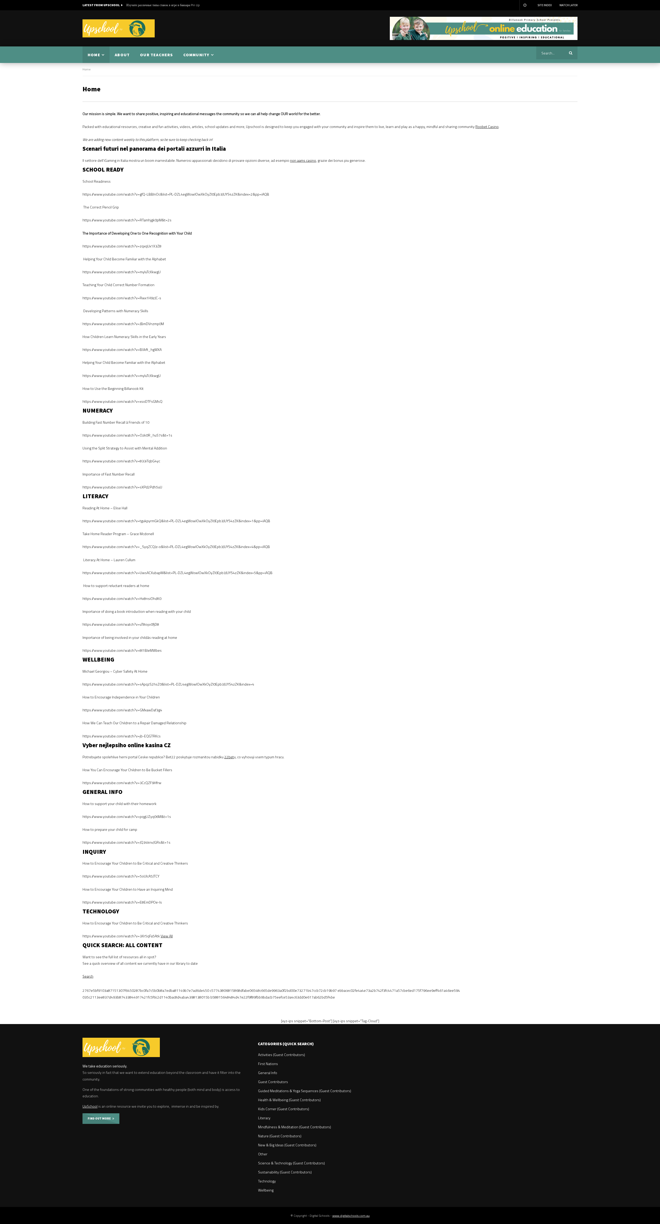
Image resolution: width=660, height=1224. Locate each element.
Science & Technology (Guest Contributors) (291, 1163)
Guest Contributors (273, 1081)
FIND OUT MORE (100, 1118)
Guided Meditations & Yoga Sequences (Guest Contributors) (304, 1090)
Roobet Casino (487, 126)
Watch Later (568, 5)
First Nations (268, 1063)
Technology (267, 1181)
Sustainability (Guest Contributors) (285, 1172)
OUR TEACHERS (156, 54)
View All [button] (167, 936)
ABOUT (122, 54)
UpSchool (89, 1106)
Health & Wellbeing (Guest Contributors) (289, 1099)
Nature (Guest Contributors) (279, 1136)
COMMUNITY (196, 54)
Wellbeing (266, 1190)
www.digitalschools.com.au (351, 1215)
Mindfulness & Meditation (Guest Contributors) (294, 1127)
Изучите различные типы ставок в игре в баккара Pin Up (163, 5)
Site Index (545, 5)
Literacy (264, 1118)
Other (262, 1154)
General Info (267, 1072)
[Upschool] (118, 28)
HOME (94, 54)
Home (86, 69)
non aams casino (303, 160)
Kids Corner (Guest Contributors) (283, 1109)
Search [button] (87, 976)
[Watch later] (524, 5)
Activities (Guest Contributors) (281, 1054)
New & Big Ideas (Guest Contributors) (287, 1145)
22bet (229, 757)
